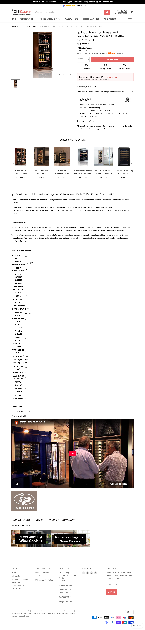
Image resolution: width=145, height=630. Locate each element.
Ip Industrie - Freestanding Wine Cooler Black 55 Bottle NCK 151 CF (62, 172)
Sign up (111, 592)
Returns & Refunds (23, 611)
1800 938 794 (122, 13)
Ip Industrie (84, 44)
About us (35, 613)
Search (13, 611)
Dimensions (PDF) (18, 416)
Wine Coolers (110, 19)
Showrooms (51, 613)
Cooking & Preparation (49, 19)
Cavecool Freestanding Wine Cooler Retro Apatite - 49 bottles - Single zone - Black (124, 172)
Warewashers (72, 19)
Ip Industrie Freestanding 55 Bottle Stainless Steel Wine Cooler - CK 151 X (83, 172)
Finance (43, 613)
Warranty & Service (37, 611)
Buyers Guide (20, 520)
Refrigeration (27, 19)
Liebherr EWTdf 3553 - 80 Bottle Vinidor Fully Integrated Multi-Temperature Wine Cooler (103, 172)
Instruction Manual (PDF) (21, 411)
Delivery (53, 520)
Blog (29, 613)
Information (67, 520)
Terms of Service (61, 611)
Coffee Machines (91, 19)
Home (13, 19)
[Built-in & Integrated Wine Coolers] (70, 549)
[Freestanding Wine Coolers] (31, 549)
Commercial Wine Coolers (29, 26)
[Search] (107, 12)
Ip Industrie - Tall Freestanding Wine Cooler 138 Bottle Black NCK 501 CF (41, 172)
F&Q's (39, 520)
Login (130, 19)
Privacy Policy (49, 611)
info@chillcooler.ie (106, 2)
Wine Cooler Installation (18, 613)
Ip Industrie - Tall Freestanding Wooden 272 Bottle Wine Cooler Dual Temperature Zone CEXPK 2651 (21, 172)
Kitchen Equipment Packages (66, 613)
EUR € (128, 612)
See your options (111, 77)
